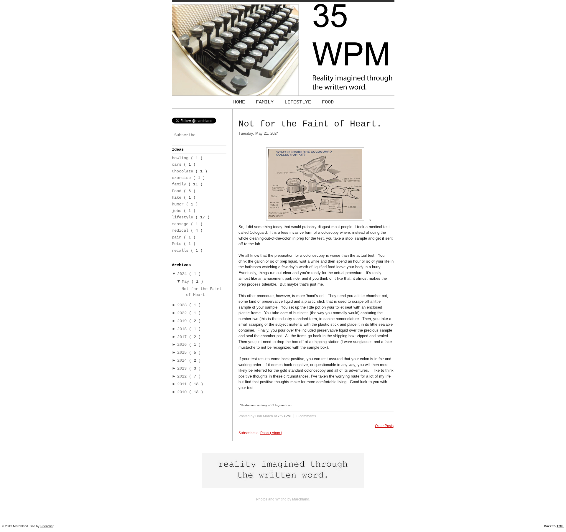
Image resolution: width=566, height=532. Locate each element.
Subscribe (184, 135)
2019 (183, 321)
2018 (183, 329)
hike (178, 197)
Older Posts (384, 426)
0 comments (306, 416)
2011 (183, 384)
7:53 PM (285, 416)
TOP (560, 526)
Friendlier (46, 526)
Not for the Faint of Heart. (310, 124)
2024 (183, 274)
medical (181, 230)
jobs (178, 211)
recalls (181, 250)
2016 (183, 344)
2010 (183, 392)
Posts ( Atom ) (271, 433)
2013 (183, 368)
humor (179, 204)
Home (240, 102)
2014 (183, 360)
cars (178, 164)
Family (266, 102)
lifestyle (183, 217)
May (186, 281)
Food (328, 102)
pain (178, 237)
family (180, 184)
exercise (182, 178)
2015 (183, 352)
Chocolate (183, 171)
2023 (183, 305)
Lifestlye (299, 102)
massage (181, 224)
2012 (183, 376)
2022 (183, 313)
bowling (181, 158)
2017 (183, 337)
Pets (178, 244)
